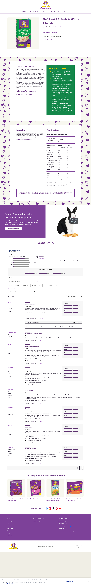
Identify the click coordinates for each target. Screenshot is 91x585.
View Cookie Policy (9, 583)
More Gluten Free (13, 228)
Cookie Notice (62, 528)
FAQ (8, 523)
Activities (9, 535)
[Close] (88, 581)
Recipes (9, 533)
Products (9, 531)
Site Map (9, 521)
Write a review (58, 26)
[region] (45, 581)
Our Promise (10, 528)
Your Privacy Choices (65, 526)
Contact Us (36, 521)
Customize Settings (69, 581)
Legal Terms (62, 521)
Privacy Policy (62, 523)
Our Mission (10, 526)
